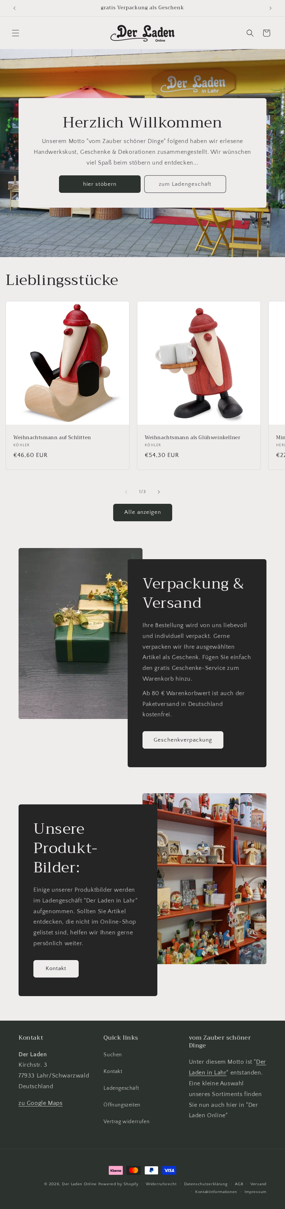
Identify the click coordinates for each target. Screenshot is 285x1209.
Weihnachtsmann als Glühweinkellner (192, 438)
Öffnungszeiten (122, 1105)
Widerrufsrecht (161, 1184)
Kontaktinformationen (216, 1192)
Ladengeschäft (121, 1088)
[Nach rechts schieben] (159, 492)
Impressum (255, 1192)
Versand (258, 1184)
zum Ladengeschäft (185, 184)
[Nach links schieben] (126, 492)
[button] (15, 33)
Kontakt (56, 968)
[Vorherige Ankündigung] (14, 8)
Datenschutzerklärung (206, 1184)
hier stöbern (100, 184)
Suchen (113, 1055)
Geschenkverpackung (183, 739)
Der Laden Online (79, 1184)
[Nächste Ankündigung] (270, 8)
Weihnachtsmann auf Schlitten (52, 438)
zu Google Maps (40, 1103)
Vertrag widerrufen (127, 1122)
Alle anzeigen (142, 512)
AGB (239, 1184)
